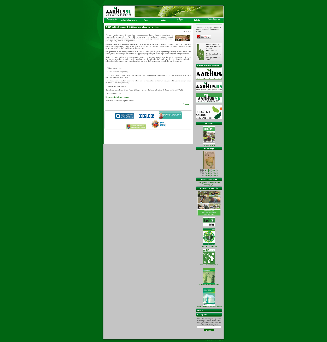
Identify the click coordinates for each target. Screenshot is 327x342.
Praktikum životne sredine (209, 285)
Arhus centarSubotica (112, 20)
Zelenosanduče (180, 20)
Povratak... (187, 104)
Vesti (146, 20)
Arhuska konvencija (129, 20)
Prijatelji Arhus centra (214, 20)
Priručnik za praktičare (209, 246)
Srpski (207, 170)
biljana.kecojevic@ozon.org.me (117, 97)
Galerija (197, 20)
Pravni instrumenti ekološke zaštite (209, 307)
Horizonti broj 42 (209, 145)
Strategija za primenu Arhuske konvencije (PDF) (209, 184)
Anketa (200, 310)
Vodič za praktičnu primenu (209, 265)
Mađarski (214, 170)
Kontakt (163, 20)
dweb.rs (221, 340)
